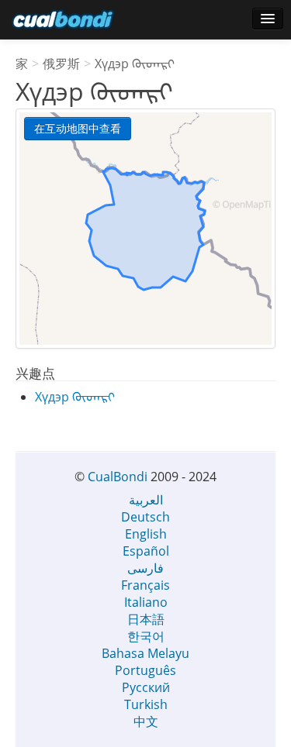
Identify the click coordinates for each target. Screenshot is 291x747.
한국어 (146, 636)
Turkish (146, 704)
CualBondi (117, 476)
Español (146, 550)
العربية (146, 499)
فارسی (145, 568)
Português (145, 670)
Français (145, 585)
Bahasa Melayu (145, 653)
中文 (145, 721)
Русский (146, 687)
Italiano (146, 602)
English (146, 533)
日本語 (146, 619)
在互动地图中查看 (77, 128)
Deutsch (145, 516)
